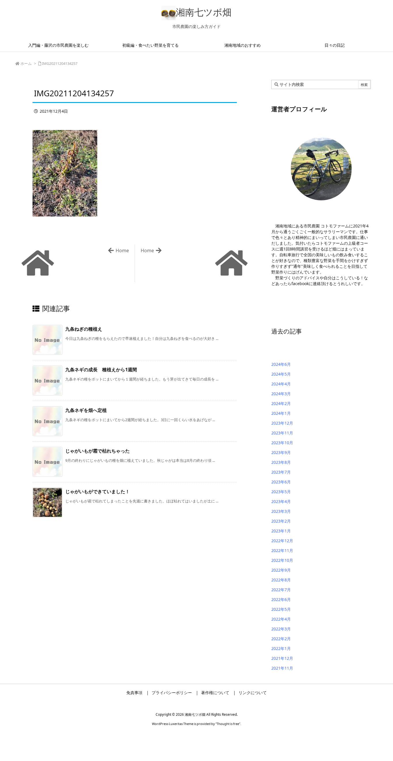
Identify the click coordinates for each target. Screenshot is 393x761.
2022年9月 (281, 570)
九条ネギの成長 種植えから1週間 (101, 369)
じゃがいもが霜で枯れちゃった (97, 451)
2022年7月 (281, 589)
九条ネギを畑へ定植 (86, 410)
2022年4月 (281, 619)
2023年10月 (282, 442)
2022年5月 (281, 609)
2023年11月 (282, 433)
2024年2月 (281, 403)
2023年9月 (281, 452)
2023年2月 (281, 521)
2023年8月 (281, 462)
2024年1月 (281, 413)
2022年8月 (281, 580)
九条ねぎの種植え (83, 329)
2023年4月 (281, 501)
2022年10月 (282, 560)
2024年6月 (281, 364)
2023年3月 (281, 511)
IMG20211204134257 (59, 63)
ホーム (26, 63)
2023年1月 (281, 531)
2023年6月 (281, 482)
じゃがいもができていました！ (97, 491)
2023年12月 (282, 423)
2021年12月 (282, 658)
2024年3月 (281, 393)
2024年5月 (281, 374)
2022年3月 (281, 629)
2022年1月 (281, 648)
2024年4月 (281, 384)
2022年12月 (282, 540)
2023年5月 (281, 491)
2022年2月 (281, 638)
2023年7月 (281, 472)
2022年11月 (282, 550)
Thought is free (228, 724)
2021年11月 (282, 668)
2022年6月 (281, 599)
